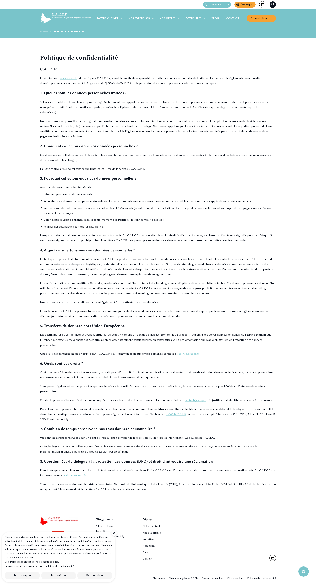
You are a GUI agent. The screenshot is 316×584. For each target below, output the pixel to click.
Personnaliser (94, 575)
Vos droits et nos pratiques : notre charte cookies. (32, 561)
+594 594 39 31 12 (176, 414)
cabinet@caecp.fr (188, 353)
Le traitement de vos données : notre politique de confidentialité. (39, 566)
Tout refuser (58, 575)
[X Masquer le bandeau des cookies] (114, 533)
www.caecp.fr (68, 78)
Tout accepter (22, 575)
